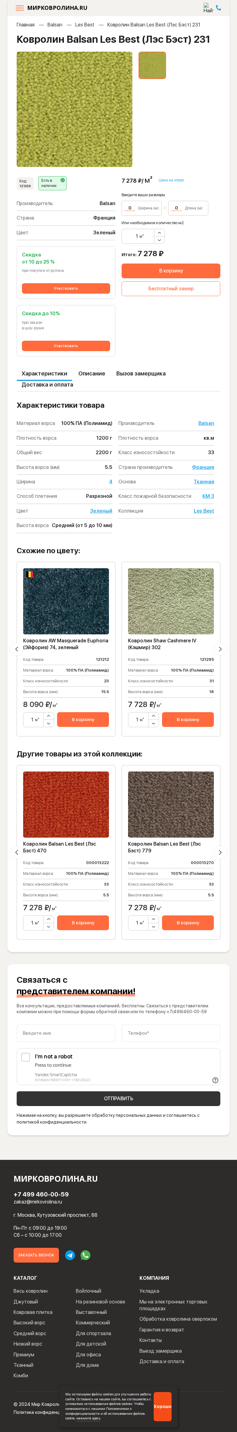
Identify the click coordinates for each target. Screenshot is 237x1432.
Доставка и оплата (47, 384)
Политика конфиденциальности (48, 1412)
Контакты (150, 1340)
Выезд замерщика (160, 1351)
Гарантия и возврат (161, 1330)
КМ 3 (208, 496)
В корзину (171, 271)
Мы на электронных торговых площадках (173, 1305)
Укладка (149, 1291)
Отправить (118, 1098)
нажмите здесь (88, 1418)
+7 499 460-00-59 (41, 1194)
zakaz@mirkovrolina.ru (38, 1202)
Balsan (55, 25)
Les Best (84, 25)
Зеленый (101, 511)
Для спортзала (93, 1333)
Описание (91, 373)
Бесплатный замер (171, 289)
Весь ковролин (31, 1291)
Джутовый (26, 1302)
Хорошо (163, 1406)
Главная (26, 25)
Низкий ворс (28, 1344)
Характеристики (44, 373)
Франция (203, 467)
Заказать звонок (36, 1255)
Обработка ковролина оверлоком (178, 1319)
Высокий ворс (29, 1323)
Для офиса (88, 1355)
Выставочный (91, 1312)
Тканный (23, 1365)
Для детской (91, 1344)
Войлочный (88, 1291)
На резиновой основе (100, 1302)
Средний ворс (30, 1333)
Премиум (24, 1355)
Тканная (204, 482)
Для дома (87, 1365)
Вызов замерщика (141, 373)
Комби (21, 1375)
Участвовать (66, 288)
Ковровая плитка (33, 1312)
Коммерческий (93, 1323)
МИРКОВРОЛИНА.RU (57, 7)
